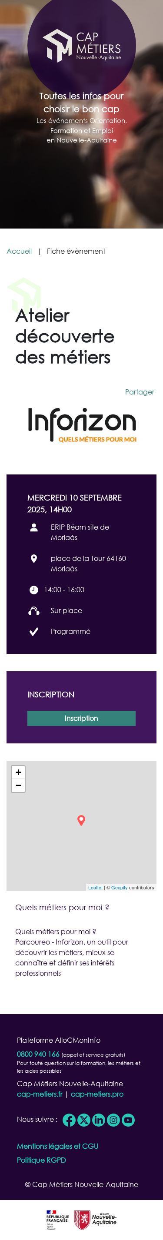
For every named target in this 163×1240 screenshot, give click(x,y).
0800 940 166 (38, 1053)
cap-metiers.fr (40, 1093)
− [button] (18, 785)
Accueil (19, 250)
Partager (139, 391)
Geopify (119, 887)
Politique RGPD (41, 1159)
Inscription (81, 718)
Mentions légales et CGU (57, 1145)
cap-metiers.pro (97, 1093)
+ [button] (18, 772)
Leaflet (95, 887)
